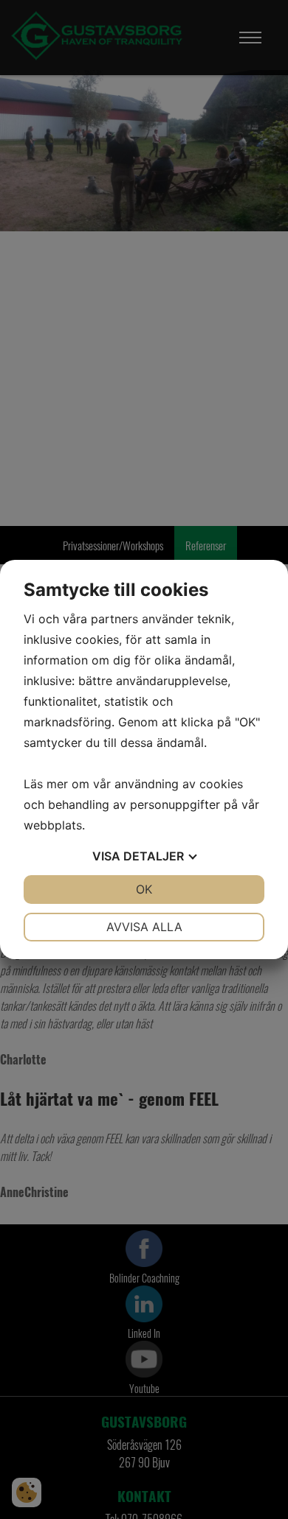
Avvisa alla (144, 926)
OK (144, 889)
